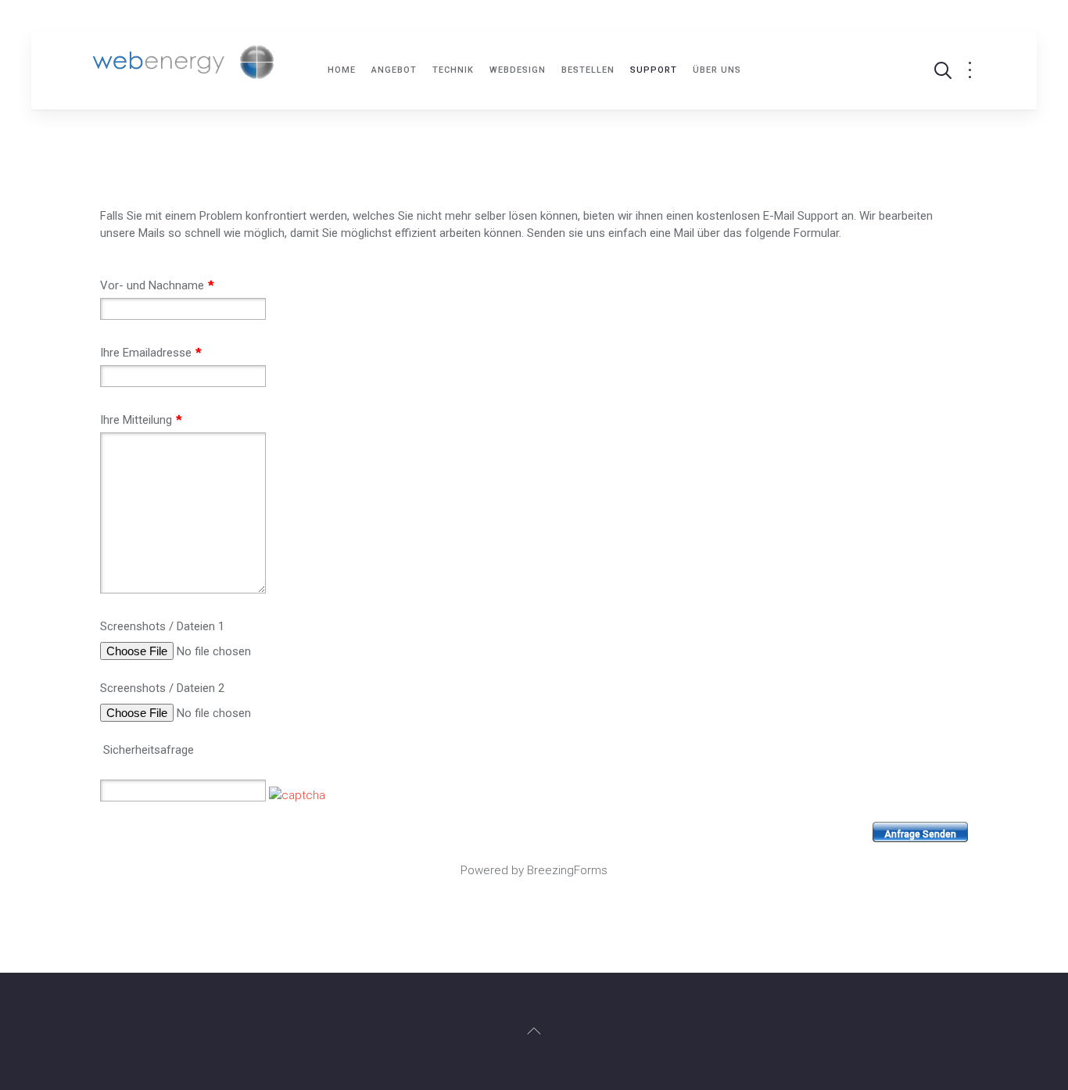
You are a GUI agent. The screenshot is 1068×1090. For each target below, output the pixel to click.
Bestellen (588, 70)
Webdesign (517, 70)
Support (653, 70)
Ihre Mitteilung (140, 420)
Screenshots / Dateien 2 (162, 688)
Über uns (717, 70)
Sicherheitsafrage (148, 750)
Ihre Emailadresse (150, 353)
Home (342, 70)
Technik (453, 70)
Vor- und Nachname (156, 285)
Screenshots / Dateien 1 (162, 626)
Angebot (394, 70)
